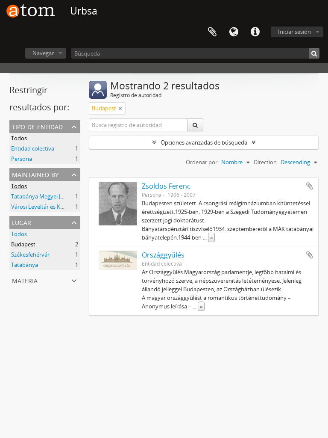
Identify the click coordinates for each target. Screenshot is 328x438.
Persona (21, 159)
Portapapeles (212, 32)
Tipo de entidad (37, 126)
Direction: (266, 162)
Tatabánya (24, 265)
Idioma (233, 32)
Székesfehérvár (30, 254)
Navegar (43, 53)
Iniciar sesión (294, 32)
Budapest (23, 244)
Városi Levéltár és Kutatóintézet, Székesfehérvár (72, 206)
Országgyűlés (163, 255)
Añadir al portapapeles (309, 186)
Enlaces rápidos (255, 32)
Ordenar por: (202, 162)
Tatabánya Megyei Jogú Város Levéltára (61, 196)
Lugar (21, 222)
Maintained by (35, 174)
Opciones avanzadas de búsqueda (204, 142)
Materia (25, 280)
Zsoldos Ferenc (166, 186)
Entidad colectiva (32, 148)
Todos (19, 138)
